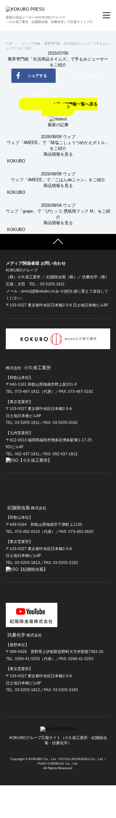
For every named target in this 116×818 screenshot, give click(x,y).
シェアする (37, 75)
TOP (9, 43)
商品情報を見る (58, 154)
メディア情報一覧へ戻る (75, 104)
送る (37, 94)
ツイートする (86, 75)
